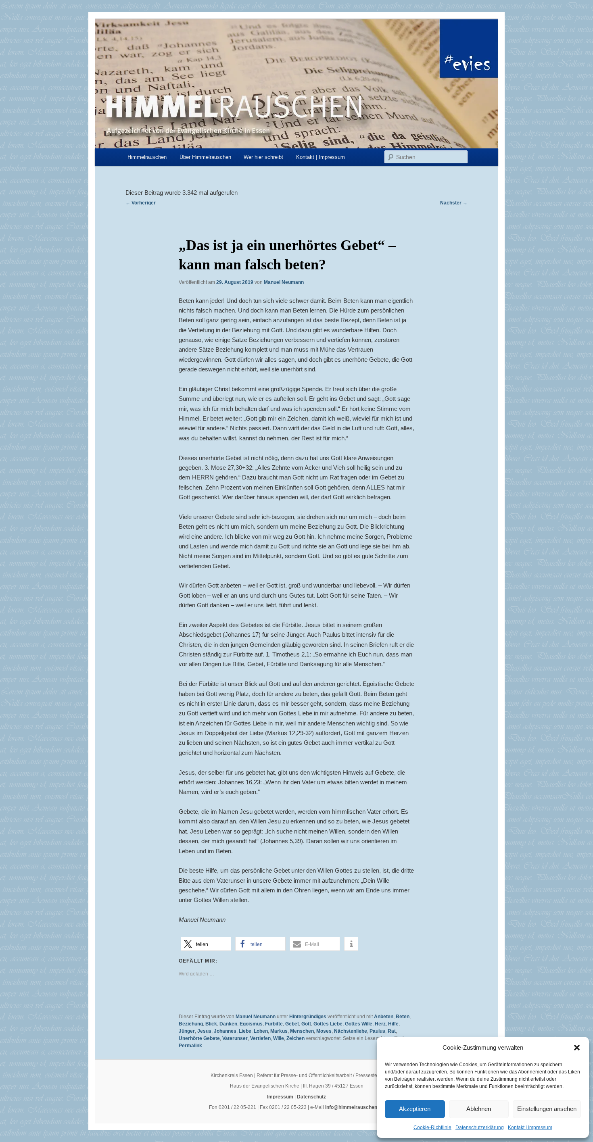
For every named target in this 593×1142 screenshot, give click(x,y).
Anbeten (383, 1016)
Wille (278, 1038)
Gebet (292, 1024)
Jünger (187, 1031)
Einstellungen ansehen (546, 1108)
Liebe (245, 1031)
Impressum (280, 1097)
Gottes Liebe (327, 1024)
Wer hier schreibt (263, 157)
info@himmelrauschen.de (354, 1107)
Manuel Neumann (284, 282)
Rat (392, 1031)
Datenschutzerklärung (479, 1127)
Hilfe (393, 1024)
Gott (306, 1024)
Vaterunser (235, 1038)
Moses (324, 1031)
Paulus (377, 1031)
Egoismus (251, 1024)
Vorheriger (140, 203)
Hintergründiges (307, 1016)
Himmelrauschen (147, 157)
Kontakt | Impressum (530, 1127)
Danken (228, 1024)
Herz (380, 1024)
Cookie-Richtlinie (432, 1127)
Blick (211, 1024)
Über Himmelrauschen (205, 157)
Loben (261, 1031)
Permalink (190, 1045)
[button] (577, 1048)
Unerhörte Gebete (199, 1038)
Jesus (204, 1031)
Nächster (454, 203)
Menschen (302, 1031)
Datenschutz (311, 1097)
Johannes (225, 1031)
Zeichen (295, 1038)
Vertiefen (260, 1038)
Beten (402, 1016)
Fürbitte (274, 1024)
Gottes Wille (358, 1024)
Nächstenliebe (350, 1031)
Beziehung (191, 1024)
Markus (279, 1031)
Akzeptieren (414, 1108)
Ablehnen (478, 1108)
